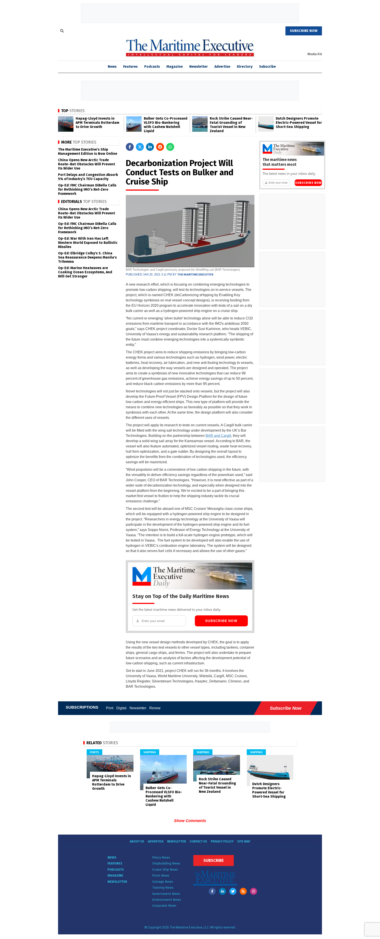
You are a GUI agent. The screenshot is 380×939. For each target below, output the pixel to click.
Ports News (160, 875)
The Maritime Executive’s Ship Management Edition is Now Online (87, 151)
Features (130, 66)
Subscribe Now (221, 621)
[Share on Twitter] (140, 147)
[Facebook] (212, 891)
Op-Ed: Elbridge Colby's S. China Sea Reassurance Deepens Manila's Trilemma (87, 257)
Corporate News (164, 906)
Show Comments (190, 821)
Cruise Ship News (165, 870)
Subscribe (267, 66)
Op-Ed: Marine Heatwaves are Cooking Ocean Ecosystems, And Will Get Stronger (85, 272)
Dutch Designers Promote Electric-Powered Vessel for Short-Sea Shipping (299, 122)
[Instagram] (253, 891)
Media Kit (314, 54)
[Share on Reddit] (160, 147)
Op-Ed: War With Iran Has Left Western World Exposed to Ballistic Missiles (87, 242)
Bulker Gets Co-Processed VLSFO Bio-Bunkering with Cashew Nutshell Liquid (165, 124)
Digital (121, 708)
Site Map (243, 841)
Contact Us (198, 841)
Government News (166, 894)
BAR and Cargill (218, 436)
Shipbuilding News (166, 863)
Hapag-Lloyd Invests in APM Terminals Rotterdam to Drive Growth (97, 122)
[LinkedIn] (222, 891)
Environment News (166, 900)
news (112, 66)
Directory (244, 66)
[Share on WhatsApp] (170, 147)
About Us (137, 841)
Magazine (174, 66)
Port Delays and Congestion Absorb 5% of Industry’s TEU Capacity (88, 177)
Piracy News (161, 857)
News (112, 857)
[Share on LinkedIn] (150, 147)
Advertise (222, 66)
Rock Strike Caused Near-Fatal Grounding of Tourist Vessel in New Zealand (231, 124)
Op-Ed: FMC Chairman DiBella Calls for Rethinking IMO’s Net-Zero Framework (87, 189)
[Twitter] (232, 891)
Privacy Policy (222, 841)
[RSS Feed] (243, 891)
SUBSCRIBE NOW (304, 31)
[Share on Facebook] (130, 147)
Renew (155, 708)
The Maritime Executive (195, 274)
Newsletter (198, 66)
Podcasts (152, 66)
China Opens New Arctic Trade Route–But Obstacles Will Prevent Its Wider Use (86, 164)
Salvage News (162, 882)
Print (109, 708)
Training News (163, 888)
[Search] (62, 31)
